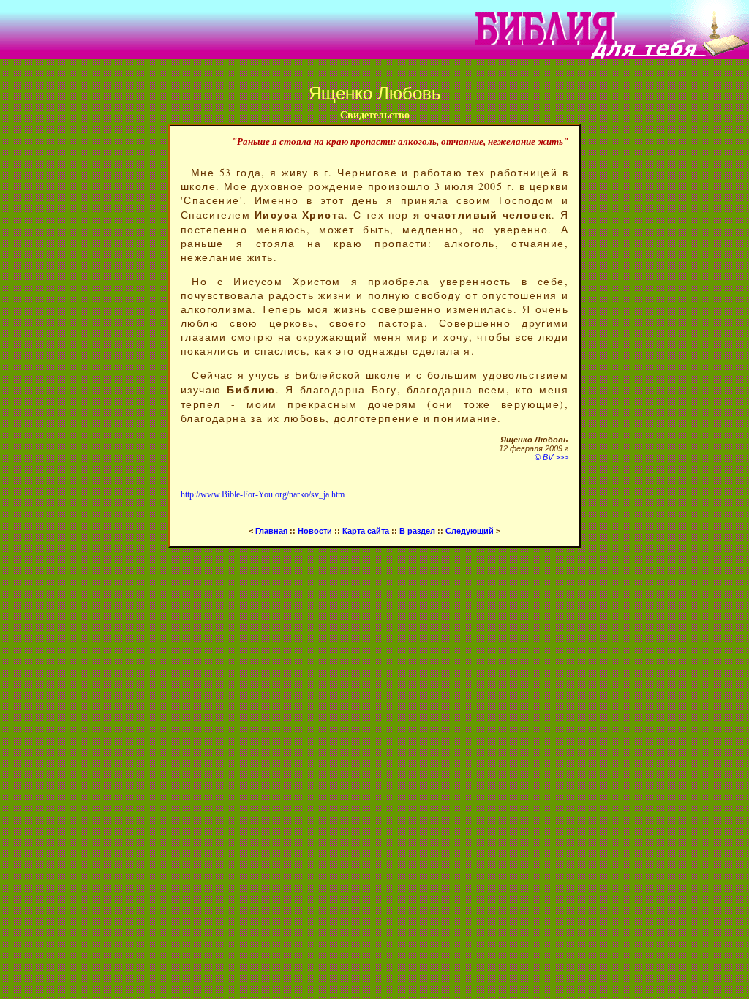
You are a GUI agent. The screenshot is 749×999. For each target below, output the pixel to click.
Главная (270, 531)
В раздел (417, 531)
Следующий (470, 531)
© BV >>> (551, 457)
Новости (315, 531)
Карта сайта (365, 531)
